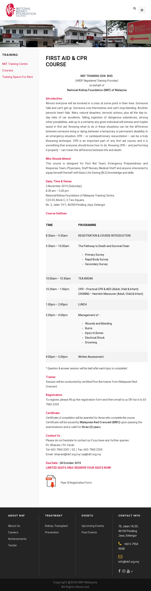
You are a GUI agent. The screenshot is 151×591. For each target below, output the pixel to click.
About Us (14, 526)
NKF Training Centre (15, 64)
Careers (13, 532)
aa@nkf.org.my (91, 454)
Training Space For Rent (17, 77)
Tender (12, 545)
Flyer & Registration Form (76, 482)
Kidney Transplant (56, 526)
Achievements (17, 539)
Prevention (52, 532)
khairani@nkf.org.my (67, 454)
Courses (7, 70)
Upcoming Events (93, 526)
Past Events (89, 532)
